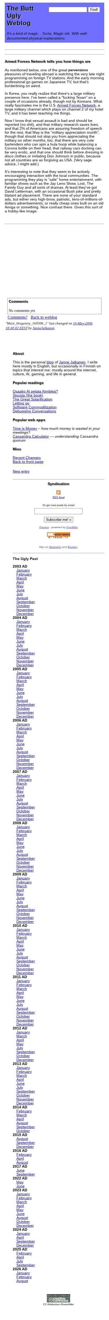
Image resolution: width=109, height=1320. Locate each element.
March (21, 578)
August (22, 598)
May (20, 586)
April (20, 582)
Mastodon (55, 547)
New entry (21, 471)
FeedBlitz (72, 527)
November (25, 610)
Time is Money (25, 429)
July (19, 594)
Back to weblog (44, 317)
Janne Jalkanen (72, 362)
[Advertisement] (54, 259)
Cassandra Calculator (31, 436)
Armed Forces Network (76, 105)
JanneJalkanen (43, 328)
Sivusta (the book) (28, 395)
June (20, 590)
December (25, 614)
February (24, 574)
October (23, 606)
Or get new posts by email (58, 505)
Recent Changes (27, 458)
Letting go (21, 403)
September (25, 602)
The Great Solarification (32, 399)
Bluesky (72, 547)
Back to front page (28, 462)
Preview (44, 527)
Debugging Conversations (34, 411)
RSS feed (59, 497)
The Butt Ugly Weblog (20, 16)
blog (50, 362)
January (23, 570)
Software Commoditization (35, 407)
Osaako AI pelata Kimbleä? (35, 391)
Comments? (18, 317)
